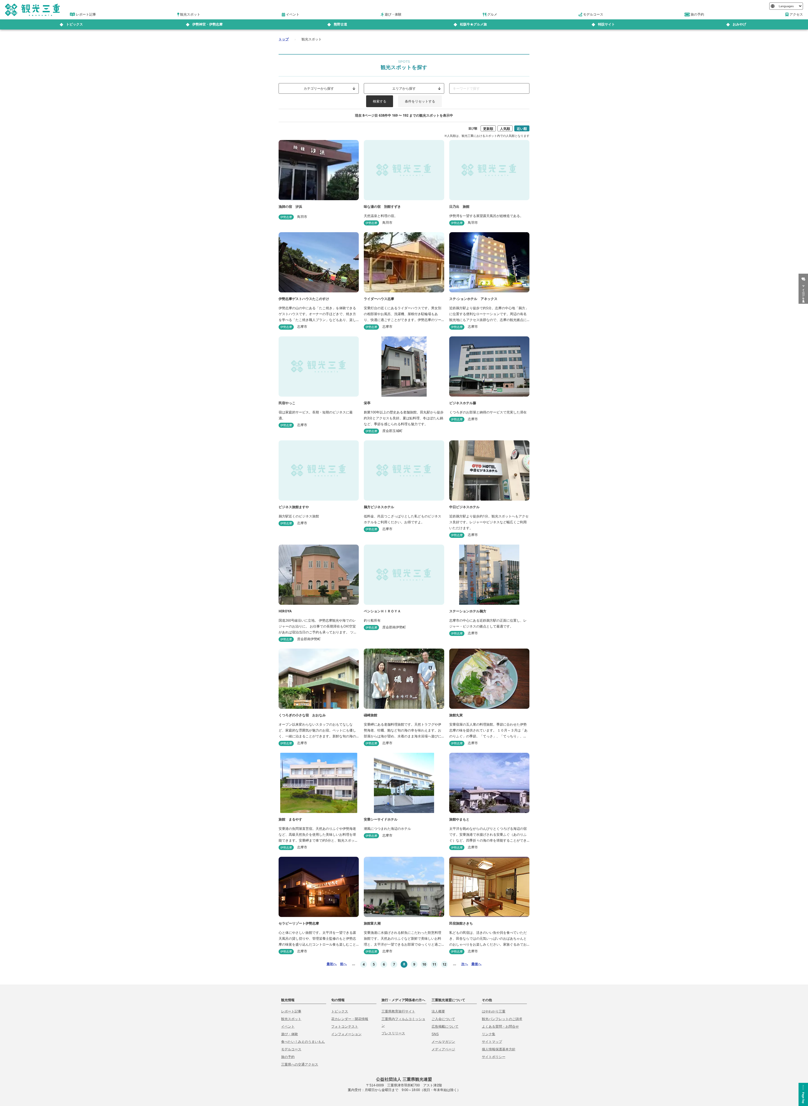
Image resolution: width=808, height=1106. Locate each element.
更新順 (488, 128)
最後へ (476, 964)
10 (424, 964)
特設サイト (606, 24)
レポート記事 (291, 1011)
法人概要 (438, 1011)
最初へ (332, 964)
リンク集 (488, 1034)
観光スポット (291, 1019)
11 (434, 964)
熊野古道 (340, 24)
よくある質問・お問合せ (500, 1026)
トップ (284, 39)
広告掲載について (445, 1026)
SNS (435, 1034)
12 (444, 964)
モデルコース (291, 1049)
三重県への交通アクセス (299, 1064)
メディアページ (443, 1049)
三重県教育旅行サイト (398, 1011)
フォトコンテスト (344, 1026)
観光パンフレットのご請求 (502, 1019)
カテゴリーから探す (319, 88)
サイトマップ (492, 1041)
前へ (343, 964)
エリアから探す (404, 88)
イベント (288, 1026)
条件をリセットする (420, 101)
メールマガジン (443, 1041)
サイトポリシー (493, 1057)
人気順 (505, 128)
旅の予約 (288, 1057)
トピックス (74, 24)
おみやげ (739, 24)
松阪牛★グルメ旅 (473, 24)
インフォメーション (346, 1034)
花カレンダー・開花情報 (349, 1019)
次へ (464, 964)
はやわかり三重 (493, 1011)
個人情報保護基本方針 (499, 1049)
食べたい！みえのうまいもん (303, 1041)
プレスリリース (393, 1033)
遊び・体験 (289, 1034)
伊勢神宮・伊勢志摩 (207, 24)
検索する (379, 101)
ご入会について (443, 1019)
